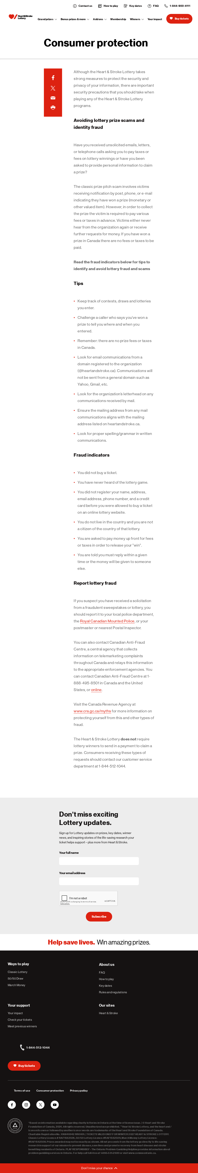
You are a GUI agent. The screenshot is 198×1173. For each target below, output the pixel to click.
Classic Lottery (17, 972)
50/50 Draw (15, 978)
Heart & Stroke (108, 1013)
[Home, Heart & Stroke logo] (20, 17)
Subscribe (99, 917)
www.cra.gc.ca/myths (92, 711)
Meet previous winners (22, 1026)
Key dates (105, 985)
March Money (16, 985)
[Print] (53, 107)
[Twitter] (53, 88)
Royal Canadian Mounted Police (107, 621)
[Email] (53, 97)
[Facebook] (53, 77)
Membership (118, 19)
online (96, 690)
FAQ (102, 972)
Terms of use (22, 1091)
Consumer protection (50, 1091)
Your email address (72, 873)
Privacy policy (79, 1091)
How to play (106, 979)
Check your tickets (20, 1019)
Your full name (69, 853)
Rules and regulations (113, 992)
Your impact (155, 19)
